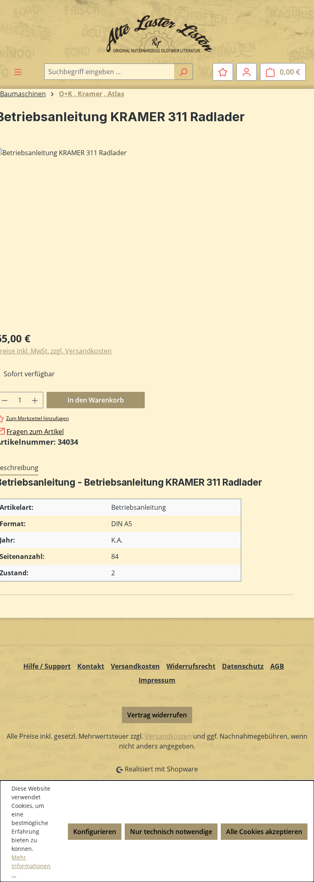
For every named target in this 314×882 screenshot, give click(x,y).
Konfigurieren (94, 831)
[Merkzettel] (223, 71)
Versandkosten (135, 666)
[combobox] (109, 71)
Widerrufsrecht (190, 666)
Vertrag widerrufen (157, 714)
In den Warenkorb (95, 400)
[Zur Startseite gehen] (157, 31)
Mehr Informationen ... (31, 865)
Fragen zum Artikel (35, 431)
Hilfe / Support (47, 666)
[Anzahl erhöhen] (35, 400)
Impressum (157, 680)
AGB (277, 666)
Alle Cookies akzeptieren (264, 831)
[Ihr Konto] (246, 71)
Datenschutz (243, 666)
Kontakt (90, 666)
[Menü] (18, 71)
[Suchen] (183, 71)
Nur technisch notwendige (171, 831)
